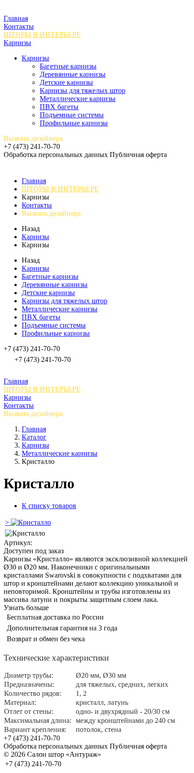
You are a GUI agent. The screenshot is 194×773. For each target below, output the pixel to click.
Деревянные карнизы (73, 74)
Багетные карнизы (68, 66)
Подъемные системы (72, 115)
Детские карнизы (66, 82)
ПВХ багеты (59, 107)
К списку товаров (49, 505)
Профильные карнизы (74, 123)
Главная (16, 18)
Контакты (19, 26)
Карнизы (17, 42)
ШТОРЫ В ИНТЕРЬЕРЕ (42, 34)
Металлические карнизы (77, 98)
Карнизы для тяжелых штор (82, 90)
